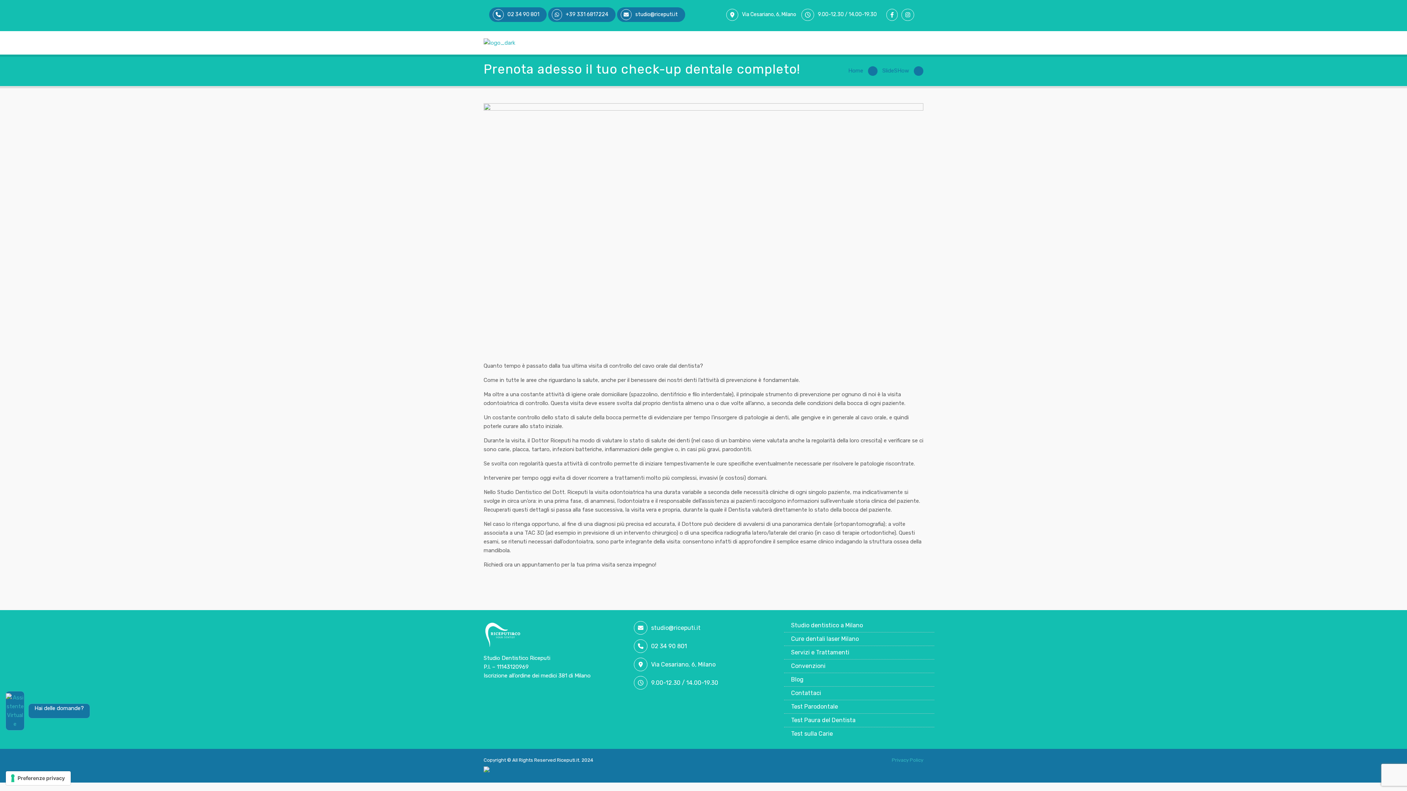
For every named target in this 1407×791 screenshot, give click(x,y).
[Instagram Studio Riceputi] (909, 15)
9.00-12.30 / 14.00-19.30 (847, 14)
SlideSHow (895, 70)
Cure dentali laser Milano (825, 638)
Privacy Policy (907, 760)
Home (855, 70)
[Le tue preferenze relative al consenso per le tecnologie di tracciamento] (38, 778)
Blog (797, 679)
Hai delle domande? (59, 708)
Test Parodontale (814, 706)
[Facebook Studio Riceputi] (893, 15)
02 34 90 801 (669, 646)
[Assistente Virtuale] (15, 711)
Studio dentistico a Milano (827, 625)
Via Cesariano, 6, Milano (769, 14)
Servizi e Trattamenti (820, 652)
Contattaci (806, 693)
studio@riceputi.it (676, 627)
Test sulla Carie (812, 733)
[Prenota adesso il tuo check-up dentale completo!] (703, 226)
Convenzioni (808, 665)
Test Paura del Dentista (823, 720)
